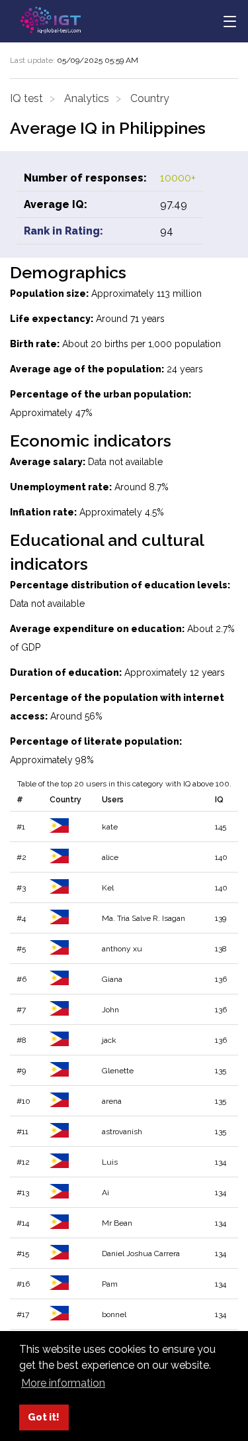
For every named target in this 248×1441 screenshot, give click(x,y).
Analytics (86, 98)
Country (149, 98)
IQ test (26, 98)
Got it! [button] (44, 1416)
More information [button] (63, 1383)
